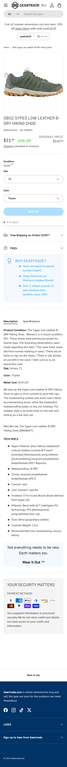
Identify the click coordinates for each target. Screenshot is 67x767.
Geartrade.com (17, 758)
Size (6, 171)
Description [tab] (11, 321)
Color (6, 190)
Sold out (33, 211)
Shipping (8, 146)
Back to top (33, 675)
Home (6, 47)
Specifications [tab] (31, 321)
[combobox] (33, 14)
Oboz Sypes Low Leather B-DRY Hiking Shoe (32, 47)
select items (22, 28)
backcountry (10, 130)
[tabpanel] (33, 432)
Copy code (44, 36)
